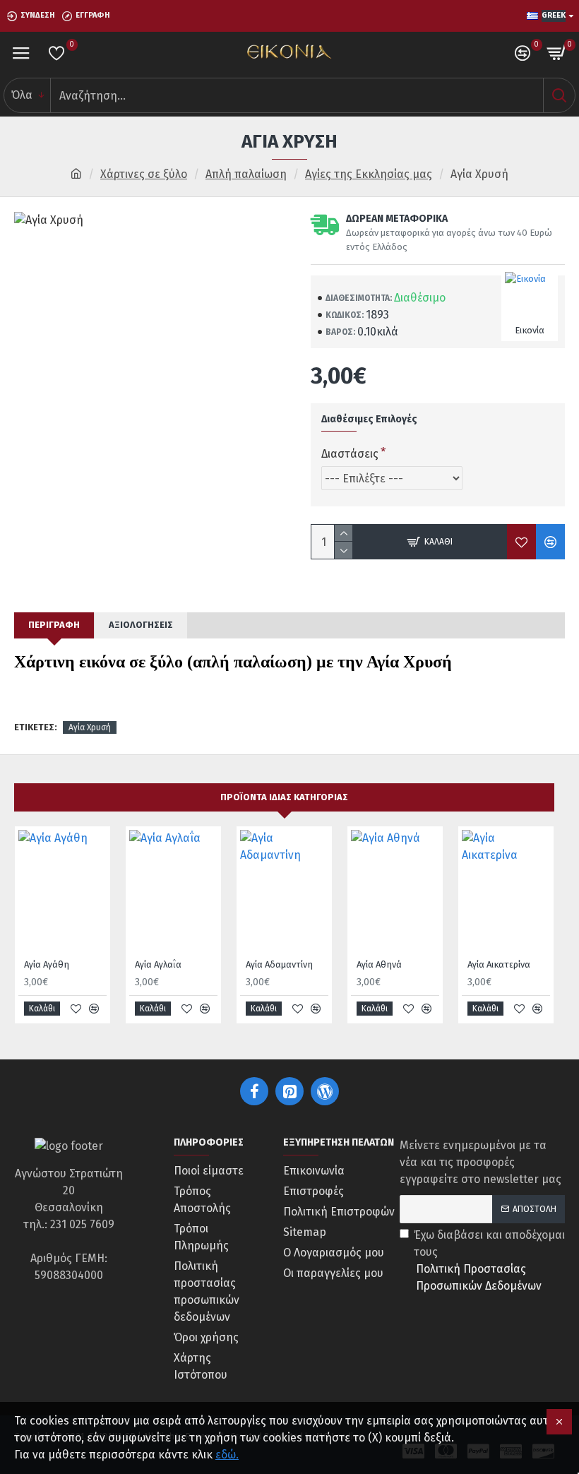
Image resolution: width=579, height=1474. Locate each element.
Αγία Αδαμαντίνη (279, 964)
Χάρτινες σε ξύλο (143, 174)
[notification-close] (559, 1421)
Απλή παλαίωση (246, 174)
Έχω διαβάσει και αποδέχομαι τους (489, 1260)
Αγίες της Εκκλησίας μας (368, 174)
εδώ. (227, 1454)
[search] (559, 95)
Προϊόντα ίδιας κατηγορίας (284, 797)
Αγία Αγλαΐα (158, 964)
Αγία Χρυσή (89, 727)
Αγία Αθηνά (379, 964)
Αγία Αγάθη (46, 964)
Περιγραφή (54, 624)
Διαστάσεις (349, 453)
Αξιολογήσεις (141, 624)
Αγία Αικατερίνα (498, 964)
